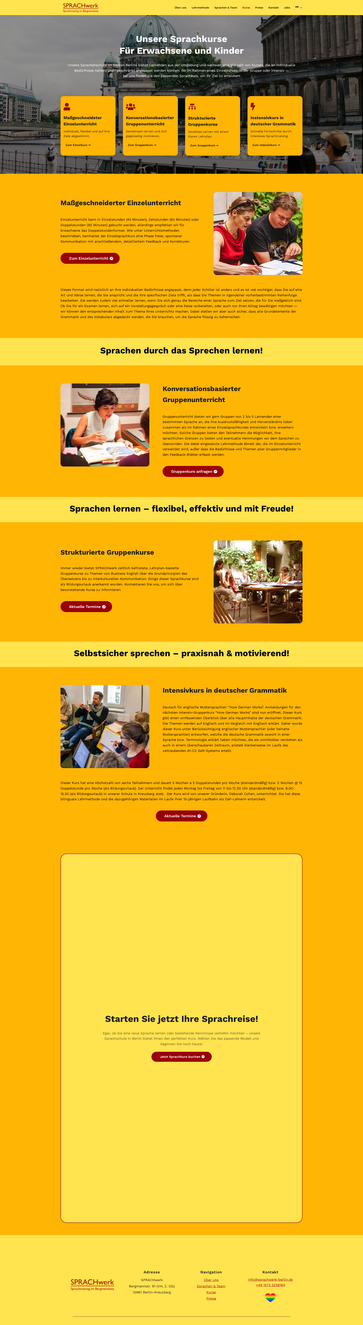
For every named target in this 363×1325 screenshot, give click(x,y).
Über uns (180, 7)
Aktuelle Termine (85, 606)
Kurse (246, 7)
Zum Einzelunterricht (88, 258)
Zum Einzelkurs (76, 145)
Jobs (287, 7)
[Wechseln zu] (298, 10)
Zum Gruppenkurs (140, 145)
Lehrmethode (200, 7)
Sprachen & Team (225, 7)
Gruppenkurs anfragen (191, 471)
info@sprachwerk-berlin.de (270, 1280)
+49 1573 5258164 (270, 1285)
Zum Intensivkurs (264, 145)
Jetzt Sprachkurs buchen (180, 1057)
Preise (259, 7)
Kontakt (273, 7)
